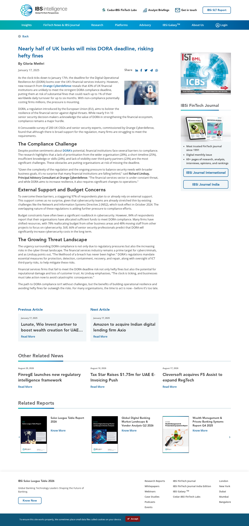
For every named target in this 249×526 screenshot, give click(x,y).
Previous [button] (19, 437)
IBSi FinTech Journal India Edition (192, 486)
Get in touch (189, 10)
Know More (58, 430)
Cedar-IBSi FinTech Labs (122, 10)
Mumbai (224, 496)
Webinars (150, 491)
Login (223, 25)
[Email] (151, 70)
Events (148, 507)
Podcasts (150, 502)
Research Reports (155, 481)
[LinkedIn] (137, 70)
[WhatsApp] (157, 70)
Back (25, 36)
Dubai (222, 491)
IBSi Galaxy (171, 25)
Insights (27, 25)
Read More (28, 336)
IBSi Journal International (206, 173)
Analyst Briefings (158, 10)
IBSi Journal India (206, 184)
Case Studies (152, 496)
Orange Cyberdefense (57, 86)
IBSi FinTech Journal (184, 481)
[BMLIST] (206, 73)
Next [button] (230, 437)
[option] (53, 437)
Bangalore (225, 502)
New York (224, 486)
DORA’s (67, 150)
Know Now (30, 500)
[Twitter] (146, 70)
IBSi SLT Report (216, 10)
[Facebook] (141, 70)
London (223, 481)
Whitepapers (152, 486)
